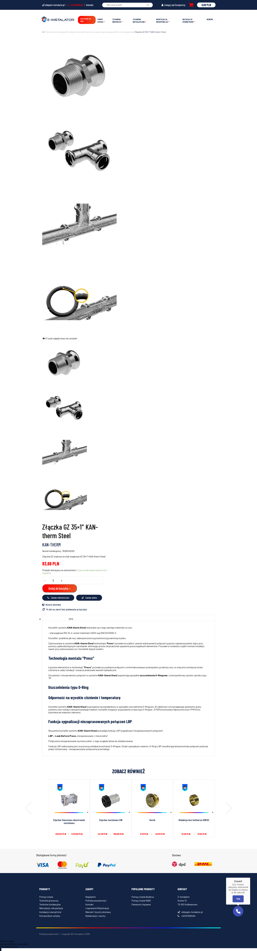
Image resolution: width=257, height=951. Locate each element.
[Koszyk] (191, 5)
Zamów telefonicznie (60, 597)
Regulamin (90, 896)
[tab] (71, 619)
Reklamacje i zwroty (95, 915)
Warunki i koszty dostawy (98, 912)
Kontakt (89, 4)
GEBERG (210, 19)
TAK (238, 899)
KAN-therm (51, 544)
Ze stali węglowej (125, 32)
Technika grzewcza (116, 20)
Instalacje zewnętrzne (187, 20)
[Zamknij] (250, 877)
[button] (238, 911)
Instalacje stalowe (75, 32)
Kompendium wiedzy (49, 915)
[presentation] (28, 808)
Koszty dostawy (53, 604)
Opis (71, 619)
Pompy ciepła (100, 20)
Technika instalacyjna (139, 20)
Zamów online (91, 597)
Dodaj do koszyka (58, 588)
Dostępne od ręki (85, 19)
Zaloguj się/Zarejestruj (174, 4)
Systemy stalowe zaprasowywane (100, 32)
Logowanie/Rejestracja (97, 908)
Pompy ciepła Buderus (142, 896)
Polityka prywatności (95, 900)
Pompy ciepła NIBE (141, 900)
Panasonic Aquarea (141, 904)
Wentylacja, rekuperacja (162, 20)
